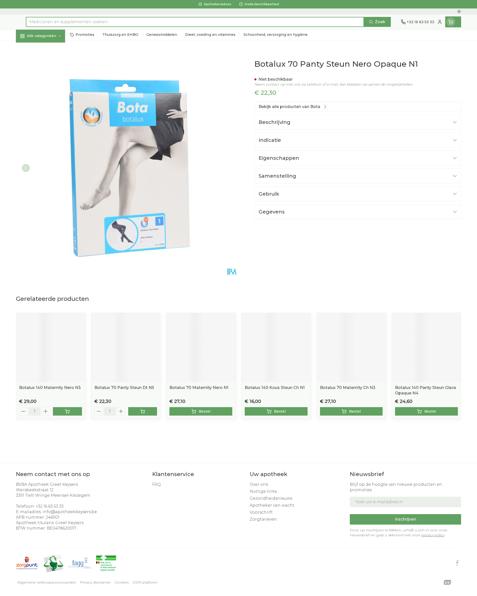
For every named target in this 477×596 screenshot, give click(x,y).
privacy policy (432, 535)
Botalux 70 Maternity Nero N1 (198, 387)
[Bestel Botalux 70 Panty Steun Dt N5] (142, 411)
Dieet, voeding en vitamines (48, 86)
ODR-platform (145, 582)
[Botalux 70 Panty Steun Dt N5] (125, 347)
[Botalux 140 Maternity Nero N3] (50, 347)
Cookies (122, 582)
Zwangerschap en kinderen (48, 103)
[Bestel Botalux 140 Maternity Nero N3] (67, 411)
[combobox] (195, 22)
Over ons (259, 484)
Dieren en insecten (48, 159)
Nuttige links (263, 491)
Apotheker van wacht (272, 505)
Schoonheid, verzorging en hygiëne (48, 65)
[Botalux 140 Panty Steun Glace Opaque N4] (426, 347)
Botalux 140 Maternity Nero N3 (50, 387)
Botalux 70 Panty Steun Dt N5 (124, 387)
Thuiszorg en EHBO (48, 146)
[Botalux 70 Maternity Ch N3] (351, 347)
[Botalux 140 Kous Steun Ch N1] (276, 347)
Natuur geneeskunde (48, 132)
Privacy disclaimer (95, 582)
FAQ (156, 484)
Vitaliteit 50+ (48, 119)
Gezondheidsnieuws (271, 498)
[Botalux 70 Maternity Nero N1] (200, 347)
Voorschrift (261, 512)
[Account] (439, 21)
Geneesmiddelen (48, 172)
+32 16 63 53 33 (50, 506)
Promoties (30, 47)
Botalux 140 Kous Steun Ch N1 (275, 387)
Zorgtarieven (263, 519)
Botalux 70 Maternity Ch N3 (347, 387)
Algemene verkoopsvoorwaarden (46, 582)
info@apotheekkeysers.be (69, 511)
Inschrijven (405, 519)
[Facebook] (457, 563)
